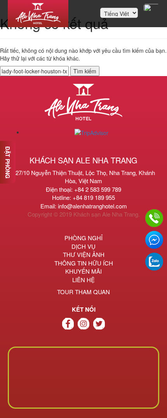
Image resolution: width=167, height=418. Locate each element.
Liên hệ (83, 280)
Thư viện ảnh (83, 254)
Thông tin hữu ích (83, 263)
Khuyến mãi (83, 271)
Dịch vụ (83, 246)
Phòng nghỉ (83, 238)
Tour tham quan (83, 292)
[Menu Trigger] (151, 8)
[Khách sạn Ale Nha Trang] (38, 13)
